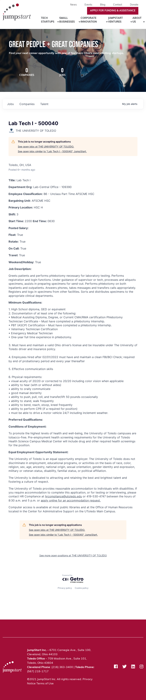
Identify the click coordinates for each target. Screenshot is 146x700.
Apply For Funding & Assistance (112, 10)
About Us (137, 20)
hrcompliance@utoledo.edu (63, 496)
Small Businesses (67, 20)
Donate (134, 5)
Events (88, 5)
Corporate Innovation (89, 20)
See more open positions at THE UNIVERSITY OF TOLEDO (73, 555)
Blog (102, 5)
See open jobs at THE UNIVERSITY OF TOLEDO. (46, 146)
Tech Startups (47, 20)
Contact (117, 5)
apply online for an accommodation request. (71, 500)
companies (27, 104)
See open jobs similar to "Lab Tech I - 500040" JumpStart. (52, 151)
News (73, 5)
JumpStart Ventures (115, 20)
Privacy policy (65, 588)
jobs (10, 104)
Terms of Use (45, 683)
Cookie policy (81, 588)
